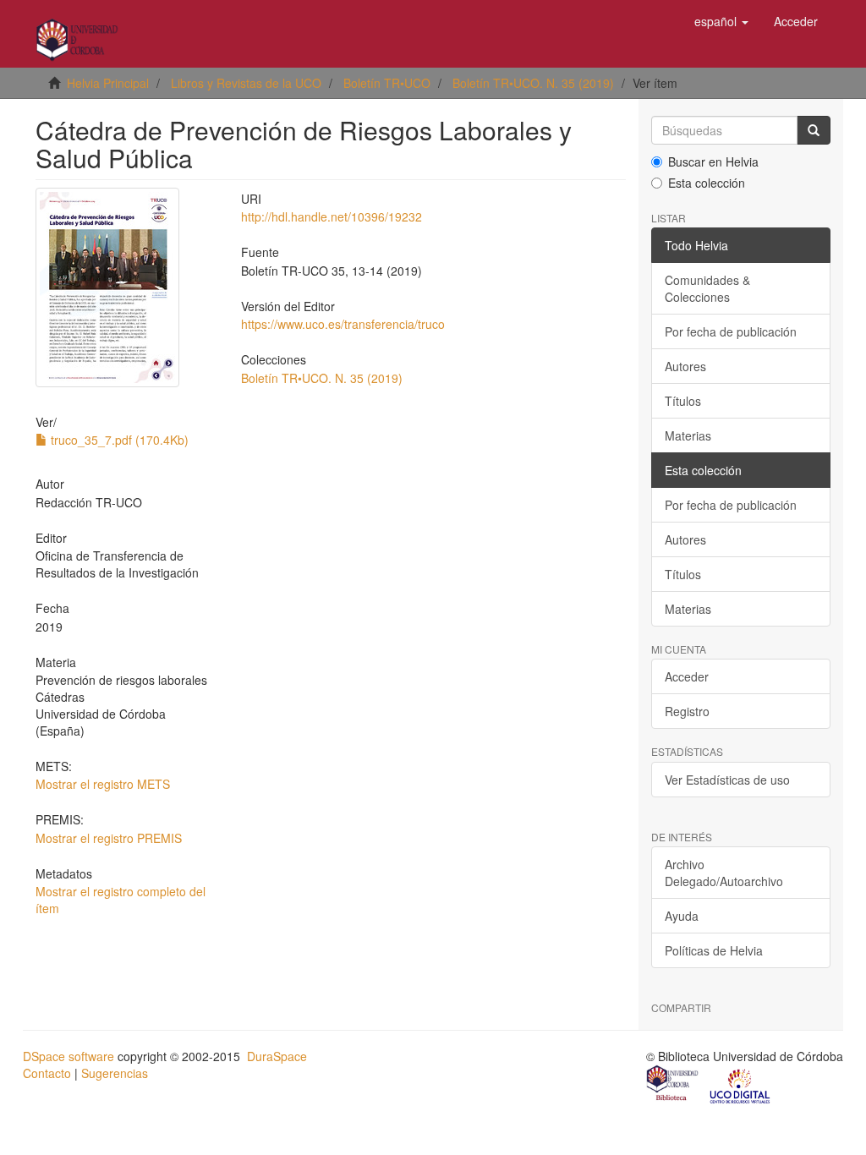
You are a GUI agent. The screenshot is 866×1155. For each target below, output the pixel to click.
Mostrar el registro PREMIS (109, 837)
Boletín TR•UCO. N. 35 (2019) (533, 82)
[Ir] (813, 130)
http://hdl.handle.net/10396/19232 (331, 216)
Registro (687, 711)
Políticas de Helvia (714, 950)
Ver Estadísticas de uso (727, 779)
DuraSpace (277, 1056)
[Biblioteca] (673, 1084)
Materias (688, 435)
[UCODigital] (741, 1084)
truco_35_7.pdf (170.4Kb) (118, 439)
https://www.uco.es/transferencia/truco (343, 323)
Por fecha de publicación (731, 331)
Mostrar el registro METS (103, 783)
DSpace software (68, 1056)
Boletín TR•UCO (386, 82)
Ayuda (682, 915)
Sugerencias (114, 1073)
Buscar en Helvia (713, 161)
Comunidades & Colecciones (707, 288)
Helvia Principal (108, 82)
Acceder (687, 676)
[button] (721, 21)
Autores (685, 366)
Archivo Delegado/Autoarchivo (724, 873)
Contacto (47, 1073)
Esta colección (706, 182)
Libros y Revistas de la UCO (246, 82)
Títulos (683, 400)
